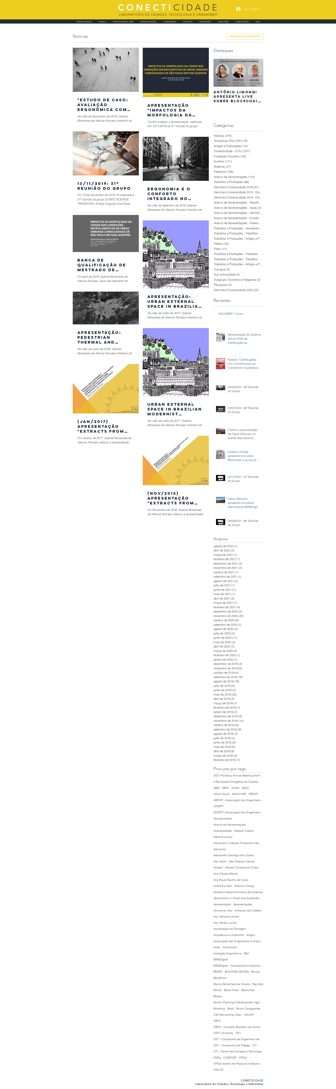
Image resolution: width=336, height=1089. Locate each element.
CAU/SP (249, 1014)
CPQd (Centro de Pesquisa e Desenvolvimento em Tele (238, 1063)
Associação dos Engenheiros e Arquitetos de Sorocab (238, 941)
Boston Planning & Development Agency (238, 1002)
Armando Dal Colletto (248, 910)
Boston (218, 996)
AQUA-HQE (239, 794)
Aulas (217, 947)
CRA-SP (218, 1070)
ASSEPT (219, 806)
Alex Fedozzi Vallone (242, 861)
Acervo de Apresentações (230, 824)
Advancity (220, 849)
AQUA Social (221, 794)
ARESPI (253, 794)
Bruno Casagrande (248, 1008)
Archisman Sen (223, 910)
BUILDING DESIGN (237, 971)
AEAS (245, 788)
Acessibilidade (223, 831)
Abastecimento (223, 818)
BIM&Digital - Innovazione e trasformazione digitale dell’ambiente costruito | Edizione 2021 (238, 965)
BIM (246, 953)
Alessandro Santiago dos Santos (234, 855)
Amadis (218, 867)
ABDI (217, 788)
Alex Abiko (220, 861)
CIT (255, 1045)
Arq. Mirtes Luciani (225, 922)
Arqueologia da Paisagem (230, 928)
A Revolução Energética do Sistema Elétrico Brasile (238, 781)
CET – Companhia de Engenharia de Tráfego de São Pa (238, 1039)
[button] (244, 36)
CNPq (217, 1057)
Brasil (230, 1008)
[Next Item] (257, 73)
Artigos (250, 935)
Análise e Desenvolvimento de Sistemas (238, 892)
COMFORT (230, 1057)
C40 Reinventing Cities (228, 1014)
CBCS (217, 1020)
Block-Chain (231, 990)
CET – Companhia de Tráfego (232, 1045)
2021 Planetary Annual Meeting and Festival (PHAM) (238, 775)
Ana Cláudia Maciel (226, 873)
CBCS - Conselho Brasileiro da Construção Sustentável (238, 1027)
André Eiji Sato (223, 886)
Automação (230, 947)
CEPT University (223, 1033)
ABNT (225, 788)
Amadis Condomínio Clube (241, 867)
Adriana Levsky (223, 837)
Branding (219, 1008)
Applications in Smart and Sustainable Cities (238, 898)
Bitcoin (218, 990)
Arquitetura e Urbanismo (229, 935)
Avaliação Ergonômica (228, 953)
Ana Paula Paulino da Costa (231, 880)
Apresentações (242, 904)
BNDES (218, 971)
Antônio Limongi (244, 886)
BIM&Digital (221, 959)
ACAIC (235, 788)
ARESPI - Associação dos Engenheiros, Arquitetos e (238, 800)
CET (238, 1033)
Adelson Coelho (244, 831)
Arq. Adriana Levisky (226, 916)
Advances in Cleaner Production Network (238, 843)
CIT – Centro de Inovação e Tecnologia (238, 1051)
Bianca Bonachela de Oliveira (232, 984)
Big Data (258, 984)
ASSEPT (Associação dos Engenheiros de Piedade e (238, 812)
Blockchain (248, 990)
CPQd (243, 1057)
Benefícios (220, 978)
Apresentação (222, 904)
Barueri (255, 971)
